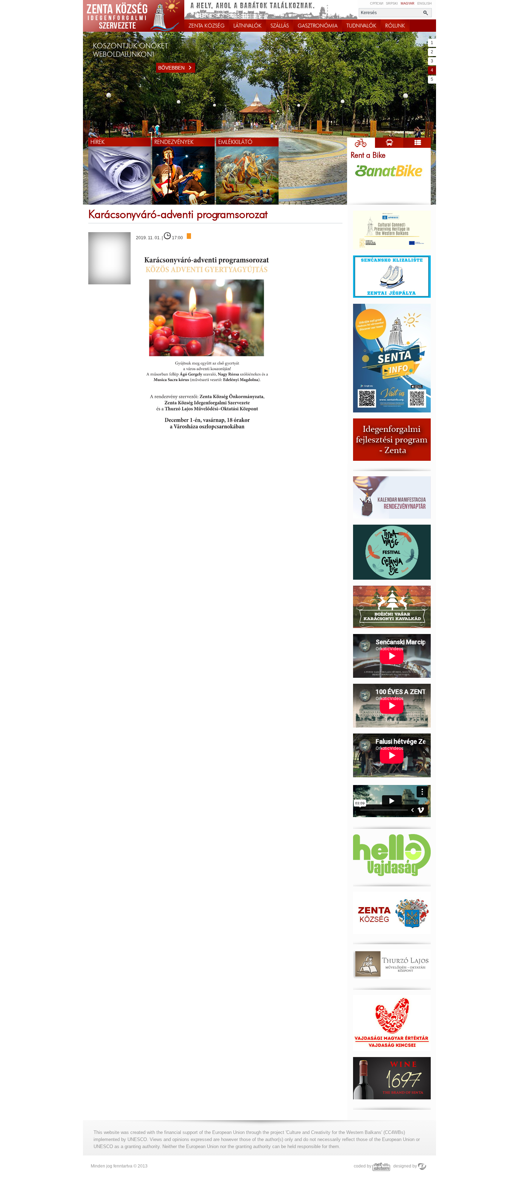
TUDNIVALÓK (361, 26)
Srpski (392, 3)
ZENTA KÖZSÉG (207, 26)
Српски (376, 3)
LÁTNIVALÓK (247, 26)
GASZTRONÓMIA (318, 26)
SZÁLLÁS (279, 26)
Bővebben (171, 68)
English (424, 3)
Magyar (407, 3)
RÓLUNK (395, 26)
